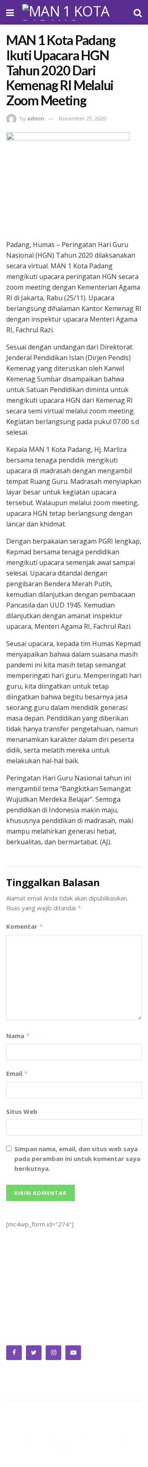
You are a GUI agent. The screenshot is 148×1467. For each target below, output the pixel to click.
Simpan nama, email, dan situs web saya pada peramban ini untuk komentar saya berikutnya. (77, 1158)
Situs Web (21, 1111)
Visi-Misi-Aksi (105, 1438)
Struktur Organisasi (33, 1448)
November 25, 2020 (82, 118)
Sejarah (67, 1438)
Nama (18, 1036)
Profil (40, 1438)
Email (17, 1073)
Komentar (24, 926)
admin (35, 118)
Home (15, 1438)
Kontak (79, 1448)
